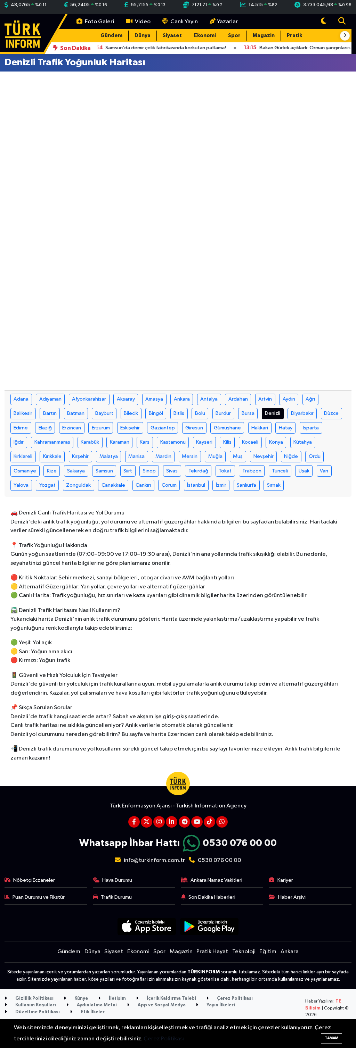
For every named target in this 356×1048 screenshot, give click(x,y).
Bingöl (156, 413)
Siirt (127, 470)
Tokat (225, 470)
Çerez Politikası (234, 998)
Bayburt (104, 413)
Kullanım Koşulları (35, 1005)
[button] (345, 36)
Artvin (265, 399)
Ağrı (310, 399)
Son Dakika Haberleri (211, 897)
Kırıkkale (52, 456)
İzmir (221, 485)
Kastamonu (173, 442)
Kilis (227, 442)
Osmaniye (25, 470)
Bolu (200, 413)
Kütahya (302, 442)
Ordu (315, 456)
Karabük (90, 442)
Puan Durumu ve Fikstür (39, 897)
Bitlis (178, 413)
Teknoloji (244, 952)
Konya (276, 442)
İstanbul (196, 485)
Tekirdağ (198, 470)
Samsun (104, 470)
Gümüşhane (227, 427)
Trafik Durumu (116, 897)
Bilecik (131, 413)
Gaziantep (163, 427)
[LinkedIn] (171, 822)
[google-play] (209, 926)
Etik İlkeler (92, 1012)
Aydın (289, 399)
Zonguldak (78, 485)
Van (324, 470)
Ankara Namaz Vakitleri (216, 880)
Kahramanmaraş (52, 442)
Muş (238, 456)
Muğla (215, 456)
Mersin (189, 456)
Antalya (209, 399)
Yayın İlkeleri (220, 1005)
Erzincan (71, 427)
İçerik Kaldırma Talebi (171, 998)
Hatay (285, 427)
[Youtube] (197, 822)
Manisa (136, 456)
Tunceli (280, 470)
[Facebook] (134, 822)
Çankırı (143, 485)
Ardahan (238, 399)
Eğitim (267, 952)
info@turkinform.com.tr (154, 860)
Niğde (291, 456)
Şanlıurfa (246, 485)
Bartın (50, 413)
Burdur (223, 413)
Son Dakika (75, 48)
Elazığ (45, 427)
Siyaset (172, 35)
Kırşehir (80, 456)
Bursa (248, 413)
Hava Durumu (117, 880)
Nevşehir (263, 456)
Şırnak (274, 485)
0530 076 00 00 (240, 843)
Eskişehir (130, 427)
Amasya (154, 399)
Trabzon (251, 470)
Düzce (331, 413)
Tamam (331, 1038)
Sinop (149, 470)
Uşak (304, 470)
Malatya (108, 456)
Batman (75, 413)
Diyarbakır (302, 413)
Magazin (264, 35)
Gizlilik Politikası (34, 998)
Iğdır (19, 442)
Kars (144, 442)
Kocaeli (250, 442)
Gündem (111, 35)
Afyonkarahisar (89, 399)
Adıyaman (50, 399)
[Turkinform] (23, 34)
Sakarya (76, 470)
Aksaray (126, 399)
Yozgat (47, 485)
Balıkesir (23, 413)
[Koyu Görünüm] (323, 21)
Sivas (172, 470)
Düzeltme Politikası (37, 1012)
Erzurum (101, 427)
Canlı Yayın (183, 22)
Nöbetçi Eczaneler (34, 880)
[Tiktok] (209, 822)
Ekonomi (205, 35)
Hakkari (259, 427)
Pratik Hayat (302, 35)
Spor (234, 35)
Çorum (169, 485)
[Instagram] (159, 822)
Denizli (272, 413)
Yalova (21, 485)
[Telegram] (184, 822)
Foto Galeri (99, 22)
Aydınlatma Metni (96, 1005)
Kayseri (204, 442)
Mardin (163, 456)
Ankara (182, 399)
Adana (21, 399)
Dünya (143, 35)
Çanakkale (113, 485)
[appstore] (146, 926)
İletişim (117, 998)
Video (142, 22)
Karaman (119, 442)
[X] (146, 822)
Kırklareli (23, 456)
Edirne (21, 427)
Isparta (311, 427)
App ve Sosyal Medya (161, 1005)
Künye (80, 998)
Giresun (194, 427)
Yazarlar (227, 22)
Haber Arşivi (292, 897)
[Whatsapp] (222, 822)
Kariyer (285, 880)
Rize (52, 470)
